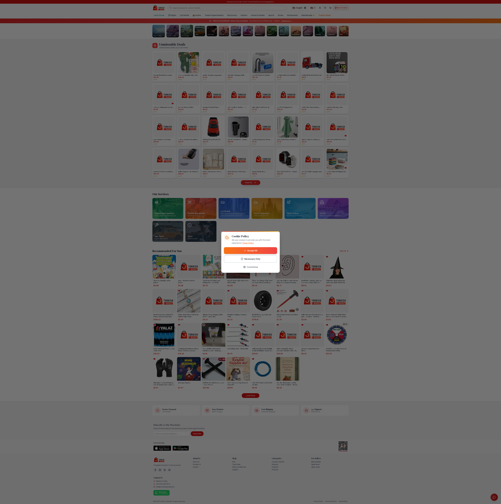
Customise (252, 267)
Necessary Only (252, 258)
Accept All (252, 250)
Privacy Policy (248, 243)
